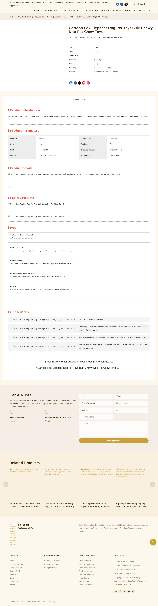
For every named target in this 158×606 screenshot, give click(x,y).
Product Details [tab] (79, 100)
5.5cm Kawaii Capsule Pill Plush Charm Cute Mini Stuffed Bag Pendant (25, 505)
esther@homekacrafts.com (129, 569)
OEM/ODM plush (24, 17)
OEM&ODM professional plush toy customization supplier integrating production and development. (27, 526)
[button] (149, 11)
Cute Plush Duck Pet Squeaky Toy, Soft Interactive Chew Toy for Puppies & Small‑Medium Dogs (59, 505)
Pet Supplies (39, 17)
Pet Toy (49, 17)
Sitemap (52, 602)
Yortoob (12, 17)
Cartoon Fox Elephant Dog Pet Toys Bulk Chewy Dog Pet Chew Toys (81, 17)
